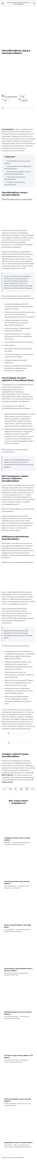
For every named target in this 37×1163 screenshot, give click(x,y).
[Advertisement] (18, 28)
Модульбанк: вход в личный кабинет (18, 1142)
